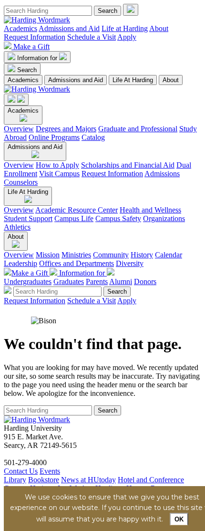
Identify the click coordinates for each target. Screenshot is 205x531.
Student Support (28, 218)
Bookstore (43, 480)
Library (15, 480)
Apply (126, 37)
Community (111, 255)
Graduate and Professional (137, 129)
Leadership (20, 263)
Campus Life (73, 218)
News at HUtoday (88, 480)
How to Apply (57, 165)
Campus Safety (118, 218)
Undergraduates (27, 281)
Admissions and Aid (69, 28)
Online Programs (54, 137)
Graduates (68, 281)
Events (50, 471)
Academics (20, 28)
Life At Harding (133, 80)
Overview (19, 129)
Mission (48, 255)
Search (27, 70)
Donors (145, 281)
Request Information (34, 37)
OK (179, 519)
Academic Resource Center (76, 210)
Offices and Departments (76, 263)
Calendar (168, 255)
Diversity (130, 263)
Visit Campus (59, 174)
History (142, 255)
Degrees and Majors (66, 129)
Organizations (164, 218)
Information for (38, 58)
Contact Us (21, 471)
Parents (97, 281)
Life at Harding (125, 28)
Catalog (93, 137)
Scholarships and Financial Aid (127, 165)
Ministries (76, 255)
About (158, 28)
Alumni (120, 281)
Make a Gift (31, 46)
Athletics (17, 227)
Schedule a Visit (91, 37)
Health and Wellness (150, 210)
